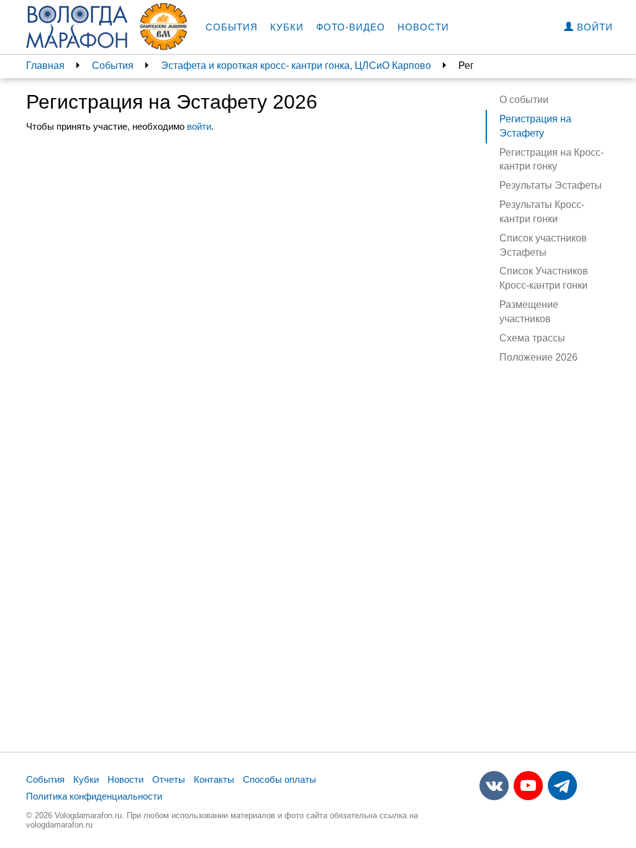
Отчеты (168, 779)
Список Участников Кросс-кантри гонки (543, 278)
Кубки (287, 27)
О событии (523, 99)
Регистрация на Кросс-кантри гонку (551, 159)
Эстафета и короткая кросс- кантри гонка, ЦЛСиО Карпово (296, 65)
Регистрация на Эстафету (535, 126)
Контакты (214, 779)
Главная (45, 65)
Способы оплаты (279, 779)
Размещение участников (528, 311)
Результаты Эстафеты (550, 185)
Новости (423, 27)
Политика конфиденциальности (94, 796)
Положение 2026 (538, 357)
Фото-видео (350, 27)
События (232, 27)
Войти (593, 27)
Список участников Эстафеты (543, 245)
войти (199, 126)
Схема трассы (532, 338)
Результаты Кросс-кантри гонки (541, 211)
